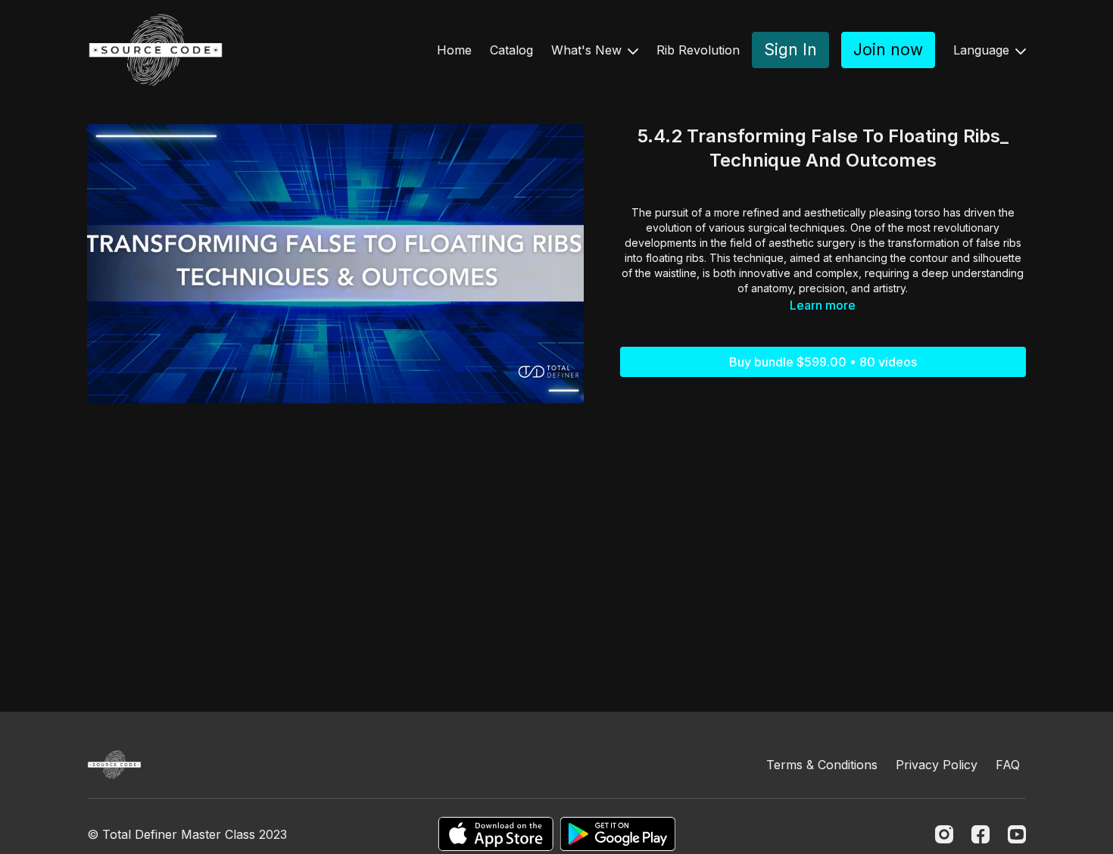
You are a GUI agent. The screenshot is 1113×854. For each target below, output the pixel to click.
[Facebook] (980, 834)
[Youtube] (1017, 834)
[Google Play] (618, 834)
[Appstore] (495, 834)
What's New (588, 50)
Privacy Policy (936, 764)
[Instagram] (944, 834)
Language (983, 50)
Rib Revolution (698, 50)
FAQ (1008, 764)
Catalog (511, 50)
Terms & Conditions (822, 764)
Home (454, 50)
